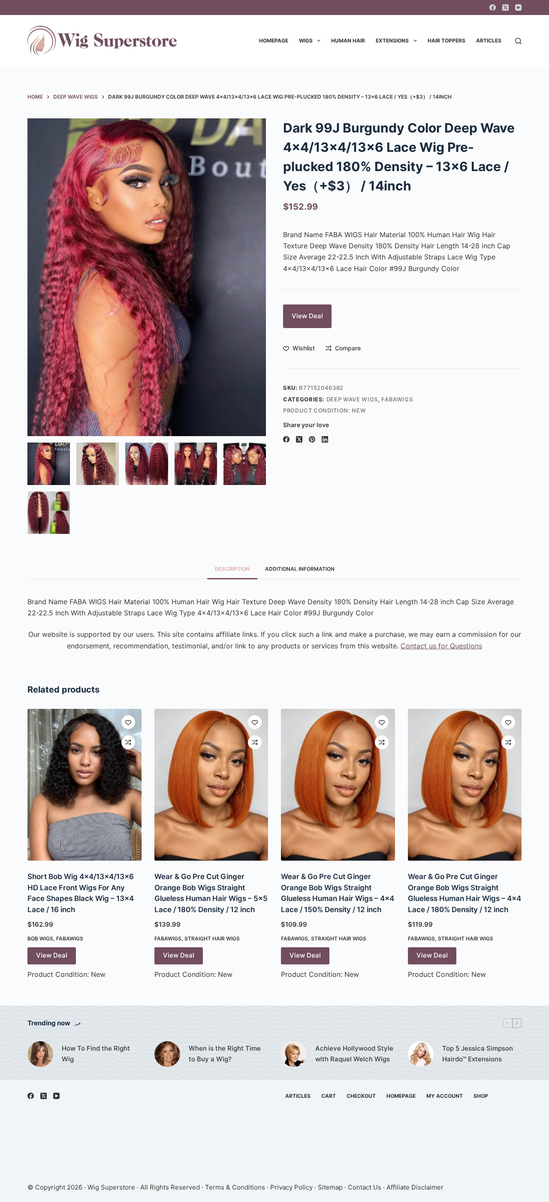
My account (444, 1096)
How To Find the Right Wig (96, 1053)
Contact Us (364, 1187)
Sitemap (330, 1187)
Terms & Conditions (235, 1187)
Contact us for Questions (441, 646)
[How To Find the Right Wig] (40, 1054)
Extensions (392, 40)
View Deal (307, 316)
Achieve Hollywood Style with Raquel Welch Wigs (354, 1053)
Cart (328, 1096)
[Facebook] (492, 7)
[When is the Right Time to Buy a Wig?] (167, 1054)
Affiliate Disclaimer (414, 1187)
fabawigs (397, 399)
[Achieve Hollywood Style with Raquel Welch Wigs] (294, 1054)
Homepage (273, 40)
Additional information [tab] (300, 569)
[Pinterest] (312, 439)
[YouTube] (518, 7)
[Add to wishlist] (128, 722)
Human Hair (348, 40)
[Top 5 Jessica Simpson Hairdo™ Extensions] (421, 1054)
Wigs (306, 40)
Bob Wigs (40, 938)
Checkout (361, 1096)
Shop (481, 1096)
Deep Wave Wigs (352, 399)
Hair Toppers (446, 40)
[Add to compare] (128, 742)
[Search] (518, 41)
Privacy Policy (291, 1187)
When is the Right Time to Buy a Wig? (225, 1053)
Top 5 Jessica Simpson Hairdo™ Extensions (477, 1053)
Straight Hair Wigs (212, 938)
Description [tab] (232, 569)
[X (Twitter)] (505, 7)
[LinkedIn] (325, 439)
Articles (488, 40)
